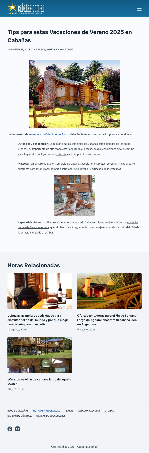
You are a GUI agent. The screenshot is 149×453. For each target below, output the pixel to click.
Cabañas (39, 49)
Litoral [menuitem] (109, 410)
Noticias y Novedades (60, 49)
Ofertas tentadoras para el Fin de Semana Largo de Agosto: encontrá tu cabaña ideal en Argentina (107, 320)
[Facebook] (9, 428)
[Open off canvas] (139, 8)
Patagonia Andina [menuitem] (89, 410)
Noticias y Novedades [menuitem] (46, 410)
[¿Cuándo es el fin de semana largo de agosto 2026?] (39, 355)
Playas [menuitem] (69, 410)
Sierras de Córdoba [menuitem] (19, 415)
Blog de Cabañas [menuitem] (18, 410)
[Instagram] (17, 428)
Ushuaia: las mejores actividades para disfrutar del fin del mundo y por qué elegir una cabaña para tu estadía (37, 320)
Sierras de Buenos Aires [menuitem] (51, 415)
